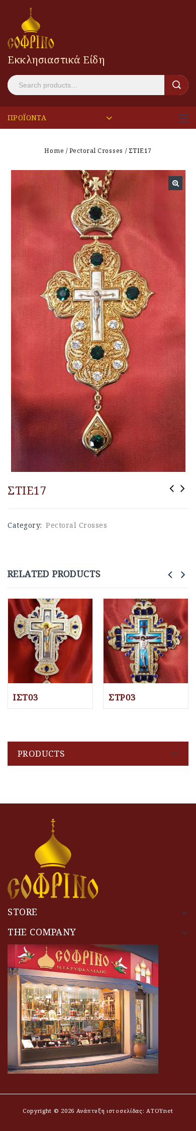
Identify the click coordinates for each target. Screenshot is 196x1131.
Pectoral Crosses (96, 150)
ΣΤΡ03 (171, 495)
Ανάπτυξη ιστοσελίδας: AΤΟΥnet (123, 1110)
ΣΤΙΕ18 (182, 495)
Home (54, 150)
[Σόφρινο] (31, 27)
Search (176, 85)
